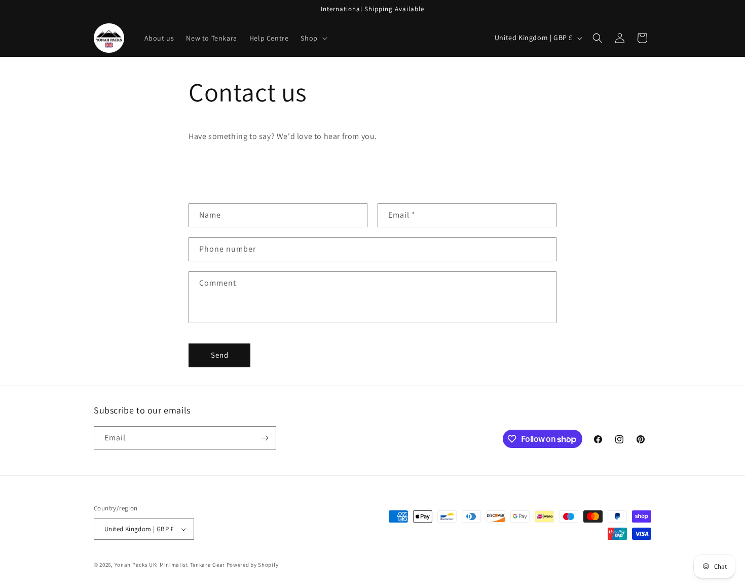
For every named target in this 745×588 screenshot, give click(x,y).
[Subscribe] (264, 438)
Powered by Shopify (253, 564)
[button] (312, 38)
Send (220, 355)
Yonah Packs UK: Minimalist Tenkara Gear (170, 564)
